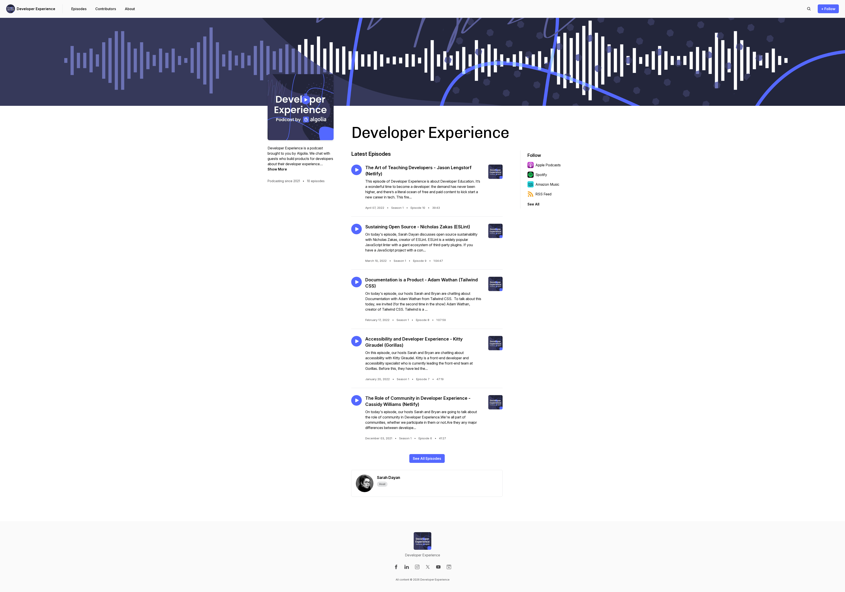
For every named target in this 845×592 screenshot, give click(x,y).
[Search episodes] (809, 8)
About (130, 9)
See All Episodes (427, 458)
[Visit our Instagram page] (417, 567)
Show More (277, 169)
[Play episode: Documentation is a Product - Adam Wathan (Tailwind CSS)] (356, 282)
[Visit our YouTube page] (438, 567)
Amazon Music (547, 184)
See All (533, 204)
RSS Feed (543, 194)
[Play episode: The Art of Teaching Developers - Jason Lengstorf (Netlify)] (356, 170)
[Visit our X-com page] (428, 567)
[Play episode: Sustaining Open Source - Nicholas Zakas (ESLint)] (356, 229)
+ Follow (828, 9)
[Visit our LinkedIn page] (406, 567)
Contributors (105, 9)
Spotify (541, 174)
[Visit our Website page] (449, 567)
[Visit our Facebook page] (396, 567)
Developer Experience (36, 9)
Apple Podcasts (548, 165)
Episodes (78, 9)
